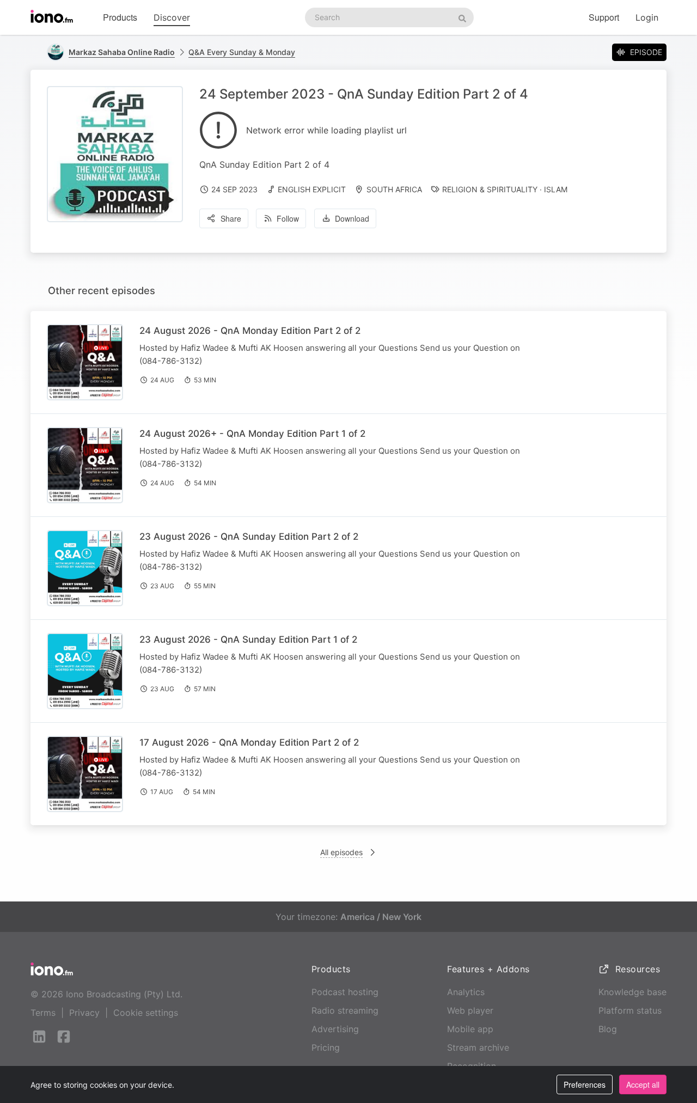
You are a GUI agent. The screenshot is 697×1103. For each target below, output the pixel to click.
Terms (43, 1012)
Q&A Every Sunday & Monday (241, 52)
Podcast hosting (344, 991)
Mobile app (470, 1028)
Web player (470, 1010)
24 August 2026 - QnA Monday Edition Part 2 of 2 (249, 330)
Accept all (642, 1084)
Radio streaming (344, 1010)
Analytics (466, 991)
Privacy (84, 1012)
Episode (646, 52)
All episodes (341, 852)
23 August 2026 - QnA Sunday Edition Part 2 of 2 (248, 536)
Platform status (630, 1010)
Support (604, 17)
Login (646, 17)
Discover (172, 17)
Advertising (335, 1028)
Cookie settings (145, 1012)
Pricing (325, 1047)
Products (120, 17)
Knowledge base (632, 991)
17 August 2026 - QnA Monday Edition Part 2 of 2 (249, 742)
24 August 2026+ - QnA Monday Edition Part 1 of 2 (252, 433)
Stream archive (478, 1047)
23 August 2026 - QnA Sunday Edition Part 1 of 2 (248, 639)
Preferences (585, 1084)
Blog (607, 1028)
